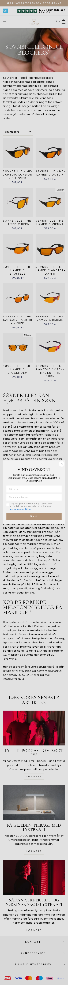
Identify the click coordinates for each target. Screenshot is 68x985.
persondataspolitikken (21, 509)
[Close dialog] (61, 464)
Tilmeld (34, 516)
